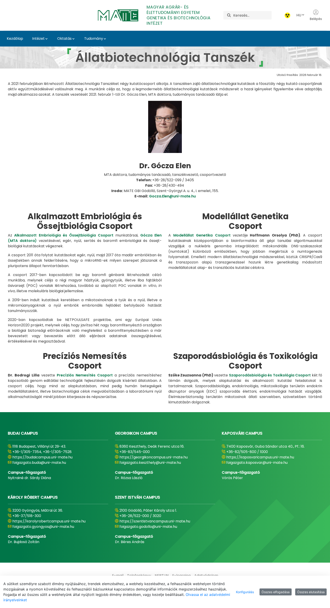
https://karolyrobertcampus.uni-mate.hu (49, 521)
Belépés (316, 19)
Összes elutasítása (311, 592)
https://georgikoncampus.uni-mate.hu (153, 457)
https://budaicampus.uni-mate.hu (42, 457)
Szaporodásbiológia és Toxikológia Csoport (270, 375)
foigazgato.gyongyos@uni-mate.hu (43, 526)
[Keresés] (229, 15)
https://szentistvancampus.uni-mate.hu (154, 521)
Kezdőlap (15, 38)
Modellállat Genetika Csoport (202, 235)
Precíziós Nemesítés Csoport (85, 375)
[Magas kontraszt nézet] (287, 15)
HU (298, 15)
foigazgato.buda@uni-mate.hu (39, 462)
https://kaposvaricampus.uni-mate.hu (260, 457)
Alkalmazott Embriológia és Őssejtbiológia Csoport (63, 235)
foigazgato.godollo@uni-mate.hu (148, 526)
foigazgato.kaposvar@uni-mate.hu (257, 462)
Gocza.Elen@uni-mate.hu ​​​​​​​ (172, 196)
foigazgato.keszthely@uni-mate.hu (150, 462)
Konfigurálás (245, 592)
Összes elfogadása (276, 592)
